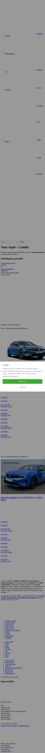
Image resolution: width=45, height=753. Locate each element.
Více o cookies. (13, 376)
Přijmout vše (22, 381)
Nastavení (22, 387)
